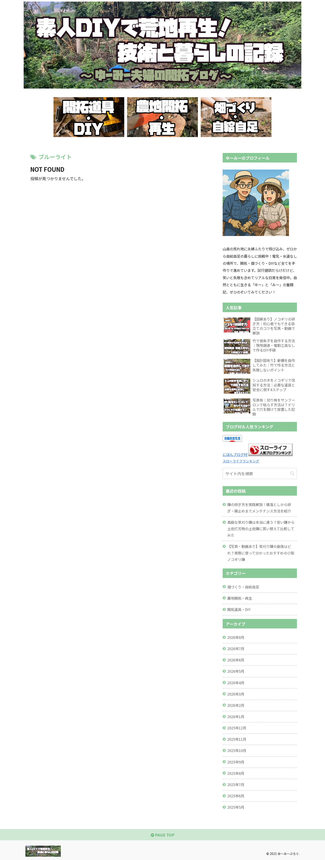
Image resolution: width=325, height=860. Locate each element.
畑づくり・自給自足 (243, 586)
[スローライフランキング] (270, 454)
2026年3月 (235, 694)
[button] (292, 473)
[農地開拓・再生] (162, 117)
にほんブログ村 (235, 454)
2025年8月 (235, 773)
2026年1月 (235, 716)
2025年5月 (235, 807)
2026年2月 (235, 705)
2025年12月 (236, 728)
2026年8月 (235, 637)
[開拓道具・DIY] (89, 117)
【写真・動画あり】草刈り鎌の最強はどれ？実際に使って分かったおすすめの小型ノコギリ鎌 (260, 553)
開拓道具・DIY (238, 609)
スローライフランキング (241, 461)
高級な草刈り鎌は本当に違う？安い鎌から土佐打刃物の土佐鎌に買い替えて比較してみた (260, 529)
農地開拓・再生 (239, 598)
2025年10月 (236, 750)
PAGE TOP (164, 835)
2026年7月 (235, 648)
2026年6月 (235, 660)
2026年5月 (235, 671)
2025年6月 (235, 795)
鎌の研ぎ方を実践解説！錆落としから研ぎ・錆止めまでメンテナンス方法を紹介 (259, 508)
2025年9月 (235, 762)
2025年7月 (235, 784)
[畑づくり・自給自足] (236, 117)
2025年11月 (236, 739)
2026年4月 (235, 682)
